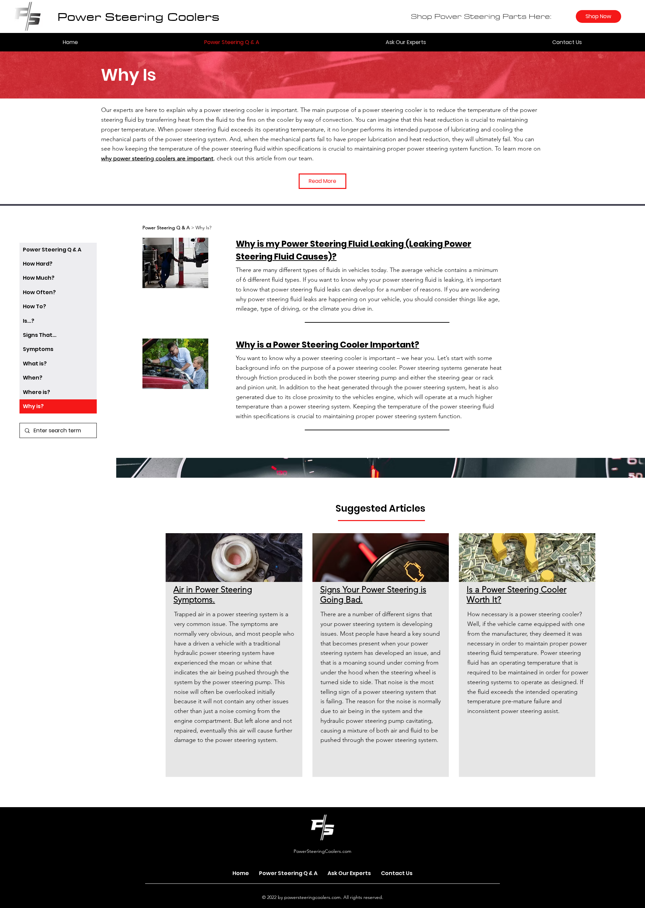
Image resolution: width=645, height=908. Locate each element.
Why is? (33, 406)
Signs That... (39, 335)
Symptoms (38, 349)
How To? (34, 306)
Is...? (28, 321)
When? (32, 378)
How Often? (39, 292)
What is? (35, 363)
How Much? (38, 278)
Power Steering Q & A (52, 249)
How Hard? (37, 264)
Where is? (36, 392)
